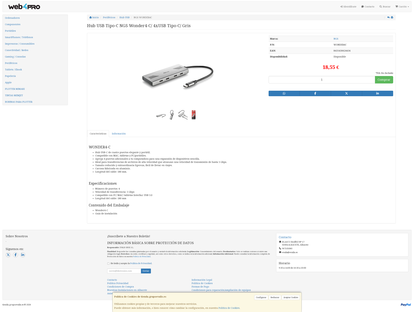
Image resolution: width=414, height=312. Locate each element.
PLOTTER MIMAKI (15, 89)
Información (119, 133)
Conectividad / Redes (16, 50)
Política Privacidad (117, 283)
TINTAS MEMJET (14, 95)
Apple (8, 82)
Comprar (384, 79)
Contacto (369, 6)
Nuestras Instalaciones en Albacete (127, 290)
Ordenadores (12, 18)
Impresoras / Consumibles (19, 43)
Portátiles (10, 31)
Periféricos (11, 63)
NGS (336, 38)
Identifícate (349, 6)
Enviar (146, 271)
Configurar (261, 297)
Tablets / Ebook (13, 69)
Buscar (386, 6)
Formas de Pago (200, 286)
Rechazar (275, 297)
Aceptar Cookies (290, 297)
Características (98, 133)
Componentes (12, 24)
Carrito (402, 6)
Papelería (10, 76)
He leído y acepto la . (131, 263)
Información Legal (202, 280)
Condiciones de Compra (120, 286)
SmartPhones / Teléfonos (19, 37)
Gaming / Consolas (15, 56)
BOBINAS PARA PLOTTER (18, 102)
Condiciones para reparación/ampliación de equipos (221, 290)
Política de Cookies (229, 308)
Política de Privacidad (141, 256)
